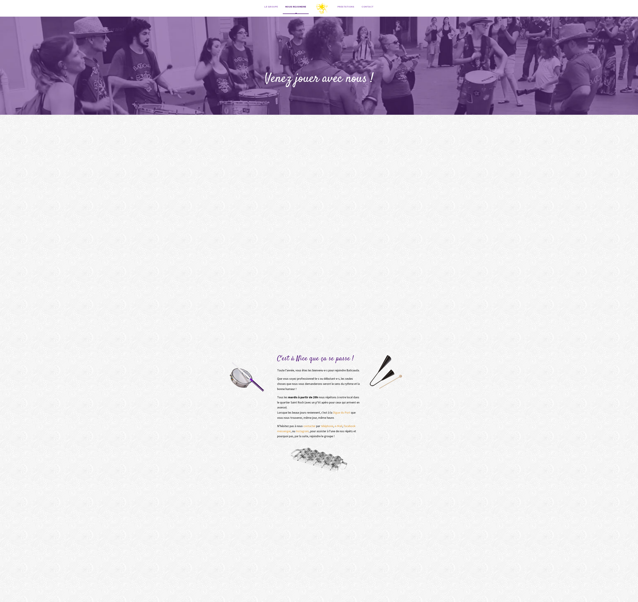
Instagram (302, 431)
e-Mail (338, 426)
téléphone (327, 426)
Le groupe (271, 6)
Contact (368, 6)
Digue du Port (341, 412)
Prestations (345, 6)
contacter (309, 426)
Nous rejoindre (295, 6)
